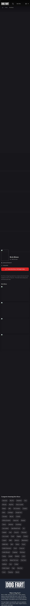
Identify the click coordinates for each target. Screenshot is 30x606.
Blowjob (4, 504)
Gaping (4, 556)
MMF (10, 540)
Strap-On (16, 532)
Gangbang (15, 552)
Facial (15, 548)
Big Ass (11, 516)
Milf (10, 508)
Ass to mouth (5, 536)
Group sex (22, 548)
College (16, 564)
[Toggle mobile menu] (27, 4)
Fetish (12, 536)
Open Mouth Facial (15, 528)
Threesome (23, 532)
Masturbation (25, 540)
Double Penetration (6, 548)
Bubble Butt (5, 544)
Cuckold (18, 516)
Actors (6, 7)
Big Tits (12, 500)
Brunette (23, 520)
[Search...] (13, 4)
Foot (25, 500)
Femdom (25, 536)
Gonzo (3, 572)
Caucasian (4, 516)
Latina (23, 556)
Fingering (10, 572)
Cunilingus (10, 512)
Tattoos (4, 524)
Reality (17, 544)
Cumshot (25, 508)
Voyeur (23, 544)
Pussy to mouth (19, 504)
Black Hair (20, 568)
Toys (10, 564)
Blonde (4, 508)
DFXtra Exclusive (6, 520)
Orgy (13, 568)
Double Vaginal (5, 568)
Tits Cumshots (17, 508)
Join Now (19, 3)
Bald (12, 544)
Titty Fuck (23, 560)
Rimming (11, 524)
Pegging (19, 536)
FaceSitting (18, 524)
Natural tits (15, 520)
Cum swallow (5, 528)
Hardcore (17, 540)
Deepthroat (19, 500)
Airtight (10, 556)
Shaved (17, 572)
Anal (10, 532)
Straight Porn (19, 512)
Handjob (4, 532)
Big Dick (11, 504)
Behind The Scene (14, 560)
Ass (23, 528)
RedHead (4, 564)
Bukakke (17, 556)
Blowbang (22, 552)
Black (3, 512)
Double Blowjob (6, 552)
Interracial (4, 500)
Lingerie (4, 540)
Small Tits (4, 560)
